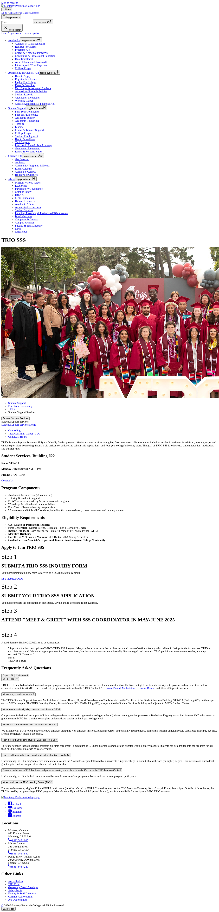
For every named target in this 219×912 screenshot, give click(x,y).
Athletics (20, 162)
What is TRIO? (10, 679)
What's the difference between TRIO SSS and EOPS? (29, 724)
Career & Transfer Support (29, 130)
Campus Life (15, 156)
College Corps (23, 68)
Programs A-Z (22, 49)
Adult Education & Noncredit (31, 62)
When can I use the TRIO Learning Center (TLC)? (27, 782)
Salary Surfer (15, 890)
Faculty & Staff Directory (22, 893)
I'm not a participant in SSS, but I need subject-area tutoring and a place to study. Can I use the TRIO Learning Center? (62, 770)
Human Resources (25, 201)
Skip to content (9, 2)
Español (35, 12)
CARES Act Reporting (20, 896)
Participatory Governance (29, 188)
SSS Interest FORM (12, 578)
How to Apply (23, 76)
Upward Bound (112, 688)
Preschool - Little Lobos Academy (33, 145)
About (11, 179)
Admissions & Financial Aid (23, 72)
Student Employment (26, 136)
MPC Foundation (24, 198)
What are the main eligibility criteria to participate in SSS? (31, 709)
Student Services (24, 210)
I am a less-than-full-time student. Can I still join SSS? (30, 740)
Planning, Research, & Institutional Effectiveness (41, 213)
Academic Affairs (24, 204)
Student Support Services (15, 418)
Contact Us (7, 480)
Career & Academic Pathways (31, 52)
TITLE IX (14, 884)
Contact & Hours (17, 436)
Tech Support (22, 142)
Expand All (8, 675)
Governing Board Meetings (23, 887)
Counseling (14, 430)
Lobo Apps (7, 12)
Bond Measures (23, 216)
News (18, 228)
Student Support (17, 108)
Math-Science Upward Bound (138, 688)
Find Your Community (27, 111)
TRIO (11, 409)
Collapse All (22, 675)
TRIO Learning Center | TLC (24, 433)
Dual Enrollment (24, 59)
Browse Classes (22, 12)
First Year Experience (26, 114)
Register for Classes (25, 46)
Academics (14, 40)
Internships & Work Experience (32, 65)
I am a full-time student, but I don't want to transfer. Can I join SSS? (36, 755)
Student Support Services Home (18, 424)
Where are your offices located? (18, 694)
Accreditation (15, 881)
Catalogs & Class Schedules (30, 43)
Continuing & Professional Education (35, 55)
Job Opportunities (17, 899)
